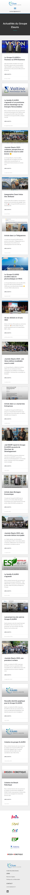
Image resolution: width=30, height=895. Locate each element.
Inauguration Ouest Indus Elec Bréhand (13, 195)
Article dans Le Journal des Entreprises (14, 405)
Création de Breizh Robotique (11, 783)
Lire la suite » (7, 74)
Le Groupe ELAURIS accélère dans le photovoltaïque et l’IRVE (13, 276)
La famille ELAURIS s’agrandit (11, 575)
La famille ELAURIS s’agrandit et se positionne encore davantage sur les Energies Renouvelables (14, 103)
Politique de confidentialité (13, 879)
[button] (15, 8)
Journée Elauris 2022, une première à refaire (14, 659)
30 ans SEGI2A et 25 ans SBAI (13, 319)
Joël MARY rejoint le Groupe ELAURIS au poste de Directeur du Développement (14, 448)
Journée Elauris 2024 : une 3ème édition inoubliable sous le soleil (14, 361)
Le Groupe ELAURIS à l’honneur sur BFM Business (14, 58)
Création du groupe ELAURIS (15, 742)
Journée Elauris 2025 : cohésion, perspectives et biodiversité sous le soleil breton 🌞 (14, 150)
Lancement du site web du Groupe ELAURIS (14, 618)
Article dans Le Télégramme (15, 235)
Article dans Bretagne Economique (12, 493)
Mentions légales (10, 876)
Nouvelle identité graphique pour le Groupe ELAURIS (14, 702)
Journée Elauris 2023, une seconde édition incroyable (14, 534)
